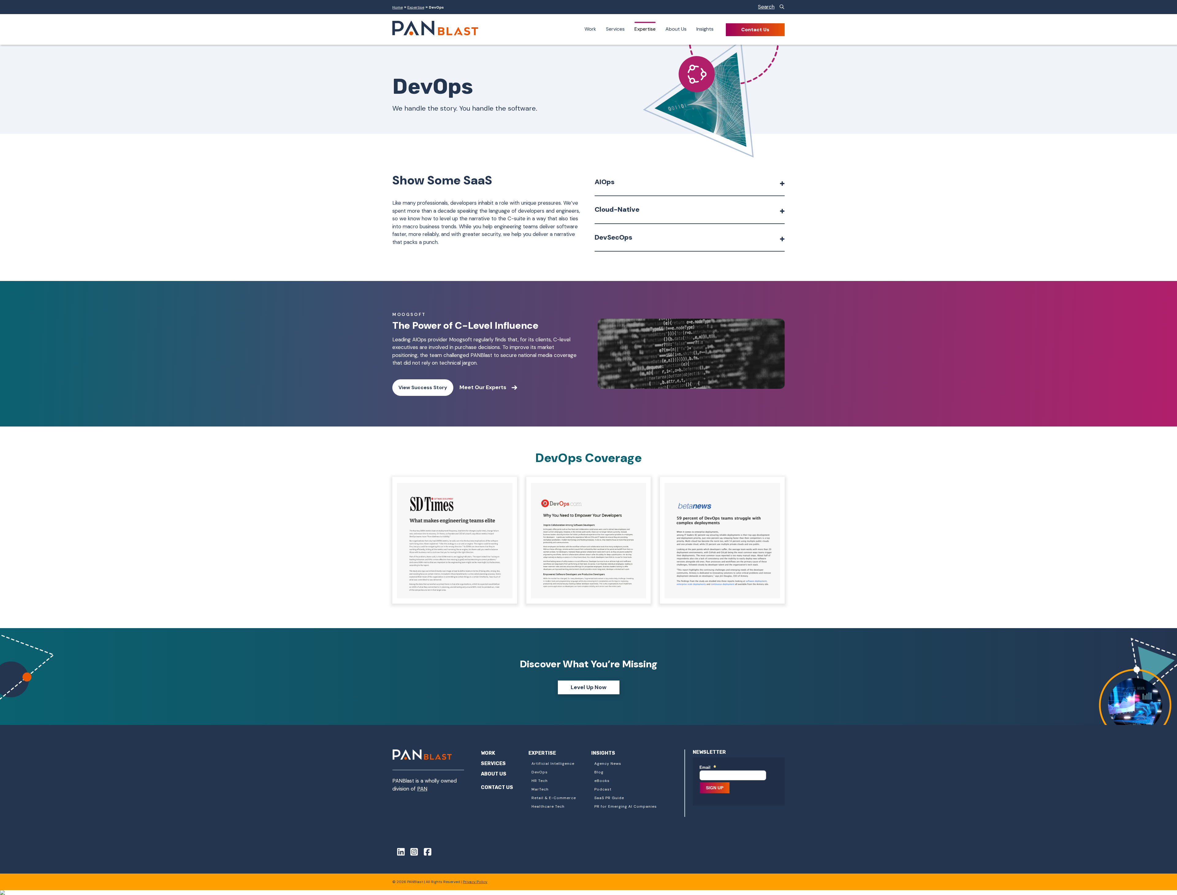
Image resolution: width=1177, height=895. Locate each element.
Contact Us (755, 29)
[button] (690, 184)
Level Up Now (589, 687)
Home (397, 7)
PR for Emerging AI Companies (625, 806)
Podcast (602, 789)
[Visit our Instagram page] (412, 853)
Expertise (415, 7)
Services (615, 29)
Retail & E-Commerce (553, 797)
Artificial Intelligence (552, 763)
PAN (422, 788)
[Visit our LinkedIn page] (398, 853)
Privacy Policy (475, 881)
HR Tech (539, 780)
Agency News (607, 763)
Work (590, 29)
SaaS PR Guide (609, 797)
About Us (676, 29)
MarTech (540, 789)
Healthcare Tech (548, 806)
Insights (705, 29)
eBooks (602, 780)
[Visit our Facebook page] (425, 853)
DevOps (539, 772)
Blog (599, 772)
